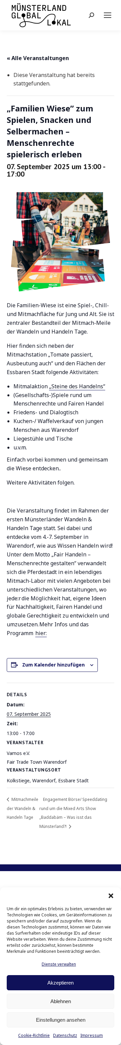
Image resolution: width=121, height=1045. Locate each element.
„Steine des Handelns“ (77, 386)
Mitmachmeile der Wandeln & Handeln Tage (22, 808)
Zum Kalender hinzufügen (53, 664)
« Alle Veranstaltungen (38, 58)
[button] (111, 895)
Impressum (91, 1035)
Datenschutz (65, 1035)
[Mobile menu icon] (107, 15)
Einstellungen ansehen (60, 1020)
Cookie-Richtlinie (34, 1035)
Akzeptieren (60, 983)
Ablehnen (60, 1001)
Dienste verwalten (59, 964)
